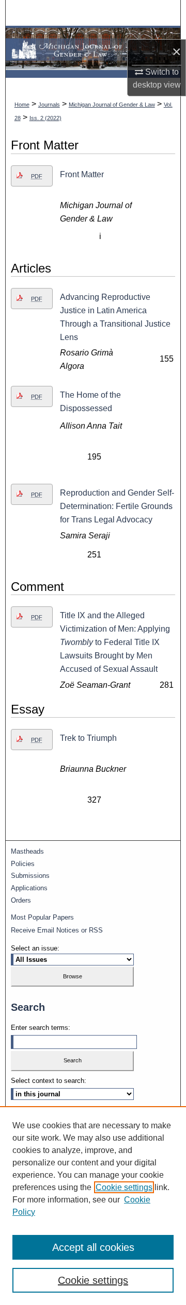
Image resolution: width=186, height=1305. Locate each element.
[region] (93, 1205)
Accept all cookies (93, 1247)
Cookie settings (124, 1187)
